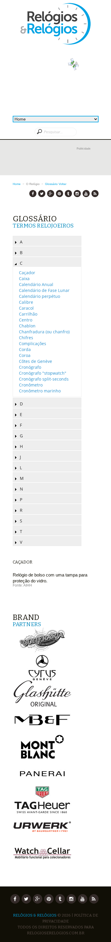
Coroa (24, 355)
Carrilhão (28, 314)
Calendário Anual (36, 284)
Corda (25, 349)
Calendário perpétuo (39, 296)
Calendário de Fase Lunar (44, 290)
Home (17, 184)
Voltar (62, 184)
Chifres (26, 337)
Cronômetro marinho (40, 391)
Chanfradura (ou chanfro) (44, 331)
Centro (25, 320)
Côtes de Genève (35, 361)
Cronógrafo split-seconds (44, 379)
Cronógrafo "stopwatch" (42, 373)
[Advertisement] (56, 160)
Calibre (26, 302)
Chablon (27, 326)
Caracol (26, 308)
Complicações (32, 343)
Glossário (51, 184)
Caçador (27, 272)
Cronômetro (31, 385)
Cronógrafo (30, 367)
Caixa (24, 278)
